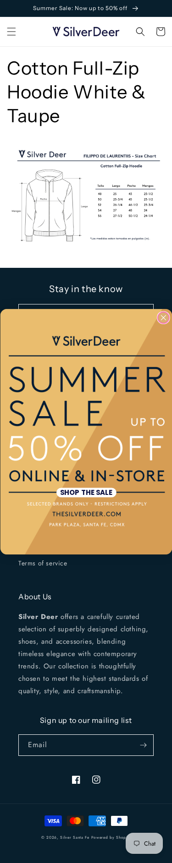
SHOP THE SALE (86, 492)
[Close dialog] (163, 317)
